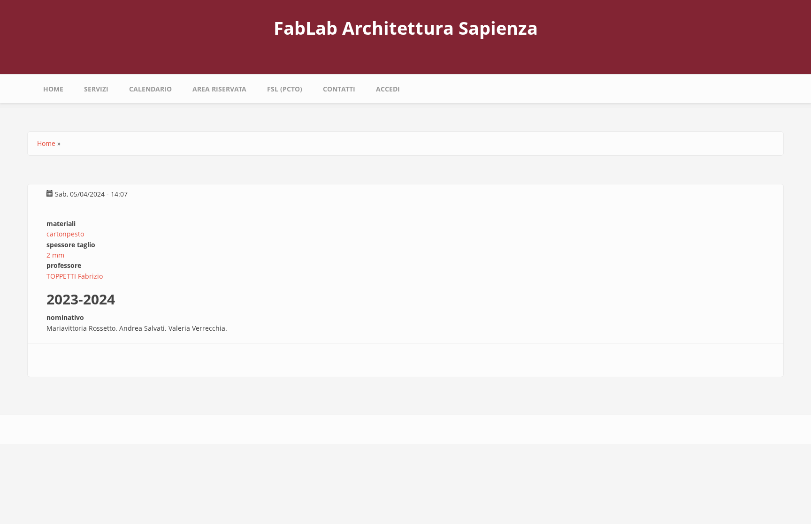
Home (53, 88)
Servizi (96, 88)
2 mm (55, 255)
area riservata (219, 88)
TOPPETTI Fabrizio (74, 276)
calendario (150, 88)
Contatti (339, 88)
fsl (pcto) (284, 88)
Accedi (388, 88)
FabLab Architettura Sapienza (406, 28)
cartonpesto (65, 233)
